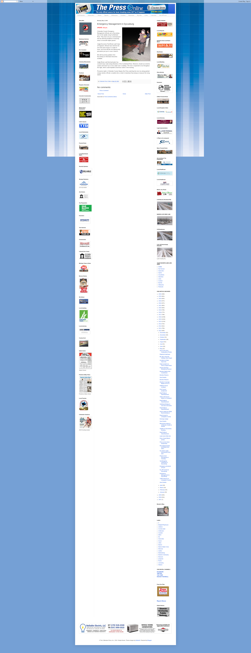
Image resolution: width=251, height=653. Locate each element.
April (161, 485)
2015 (160, 319)
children (160, 527)
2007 (160, 499)
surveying (161, 563)
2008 (160, 497)
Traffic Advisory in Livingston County (165, 479)
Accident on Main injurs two (164, 361)
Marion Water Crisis (163, 547)
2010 (160, 330)
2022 (160, 303)
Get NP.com (163, 15)
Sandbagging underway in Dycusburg (164, 462)
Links (146, 15)
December (163, 332)
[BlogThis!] (125, 81)
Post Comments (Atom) (110, 96)
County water (161, 529)
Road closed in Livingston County (165, 416)
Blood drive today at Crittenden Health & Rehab (166, 425)
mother (160, 551)
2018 (160, 312)
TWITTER (159, 573)
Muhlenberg (161, 553)
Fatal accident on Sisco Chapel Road (166, 364)
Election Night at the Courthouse (165, 372)
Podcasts (160, 286)
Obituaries (114, 15)
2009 (160, 495)
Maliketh (138, 640)
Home (99, 15)
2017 (160, 314)
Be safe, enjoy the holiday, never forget (166, 357)
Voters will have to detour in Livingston (166, 397)
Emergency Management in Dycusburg (165, 475)
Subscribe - (91, 15)
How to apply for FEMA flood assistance (166, 412)
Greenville (161, 539)
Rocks (160, 560)
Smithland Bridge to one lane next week (166, 404)
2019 (160, 310)
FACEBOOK (160, 572)
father (159, 535)
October (162, 337)
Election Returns (164, 375)
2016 (160, 317)
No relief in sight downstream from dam (165, 452)
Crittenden (161, 531)
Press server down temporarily (165, 442)
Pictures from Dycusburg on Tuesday (164, 457)
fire (159, 537)
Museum (160, 557)
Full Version (81, 15)
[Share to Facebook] (129, 81)
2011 (160, 328)
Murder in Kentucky (163, 555)
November (163, 335)
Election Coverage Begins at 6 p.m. (165, 382)
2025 (160, 296)
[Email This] (123, 81)
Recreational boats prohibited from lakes (165, 447)
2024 (160, 298)
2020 (160, 307)
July (161, 344)
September (163, 339)
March (162, 487)
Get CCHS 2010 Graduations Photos (166, 351)
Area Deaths (163, 377)
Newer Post (101, 94)
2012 (160, 326)
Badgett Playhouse (163, 525)
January (162, 492)
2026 (160, 294)
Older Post (148, 94)
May (161, 348)
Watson (160, 564)
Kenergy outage (164, 419)
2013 (160, 323)
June (161, 346)
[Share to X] (127, 81)
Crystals (160, 533)
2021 (160, 305)
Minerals (160, 549)
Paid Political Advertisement (164, 393)
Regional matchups (165, 354)
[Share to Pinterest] (131, 81)
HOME (160, 267)
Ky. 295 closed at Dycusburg (164, 470)
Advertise (131, 15)
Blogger (149, 640)
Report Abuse (161, 601)
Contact (123, 15)
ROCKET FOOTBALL (162, 576)
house (160, 541)
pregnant (160, 559)
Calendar (153, 15)
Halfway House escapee (164, 386)
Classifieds (161, 275)
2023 (160, 301)
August (162, 342)
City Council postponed (163, 390)
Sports (106, 15)
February (162, 490)
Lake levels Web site (165, 436)
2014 (160, 321)
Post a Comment (104, 90)
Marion (160, 545)
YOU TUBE (160, 575)
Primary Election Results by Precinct (165, 368)
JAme (159, 543)
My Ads (139, 15)
